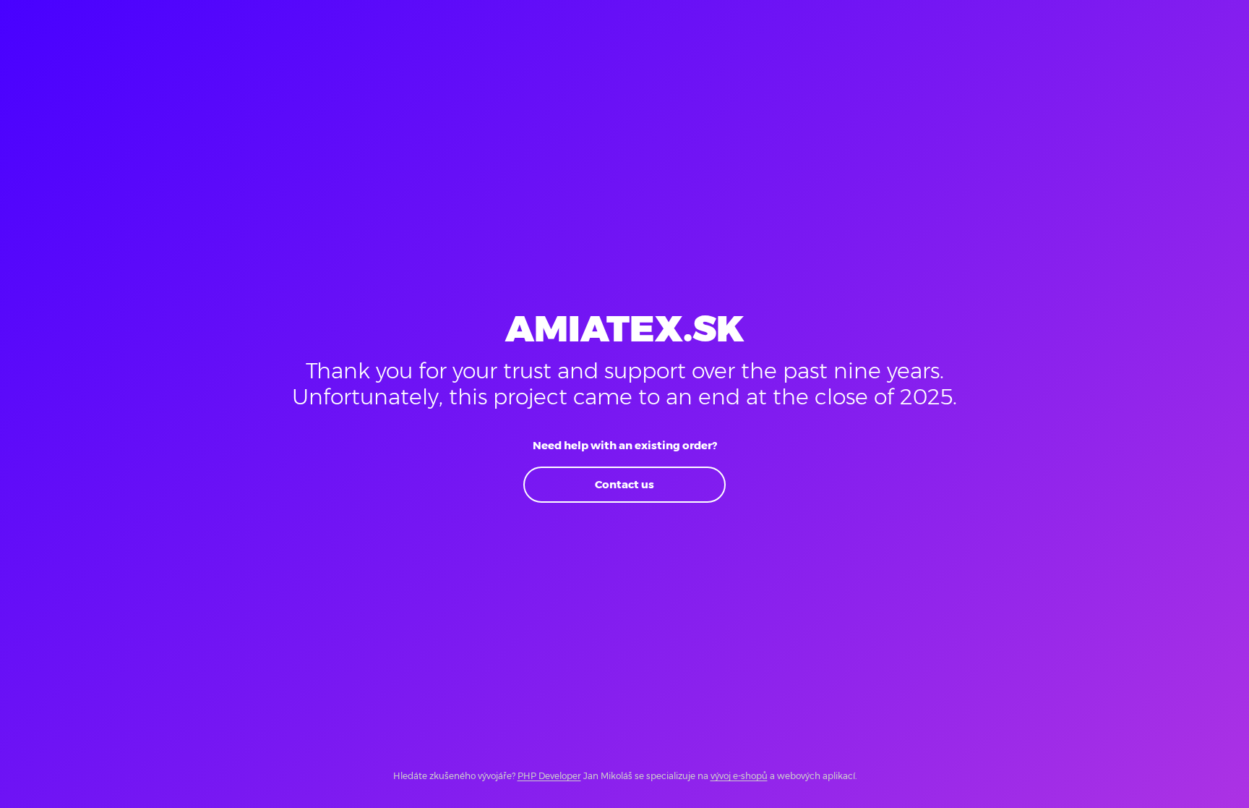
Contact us (624, 484)
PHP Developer (549, 775)
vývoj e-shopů (739, 775)
